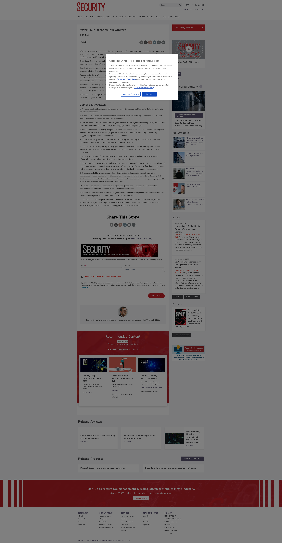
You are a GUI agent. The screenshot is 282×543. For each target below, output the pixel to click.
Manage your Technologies (130, 94)
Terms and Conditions (126, 79)
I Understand (149, 94)
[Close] (174, 56)
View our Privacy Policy (144, 87)
